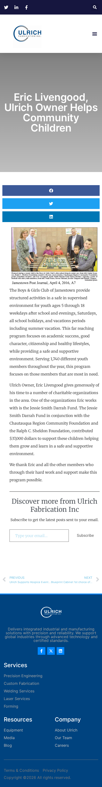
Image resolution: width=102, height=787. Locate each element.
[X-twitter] (51, 651)
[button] (94, 7)
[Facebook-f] (41, 651)
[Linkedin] (60, 651)
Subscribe (85, 535)
